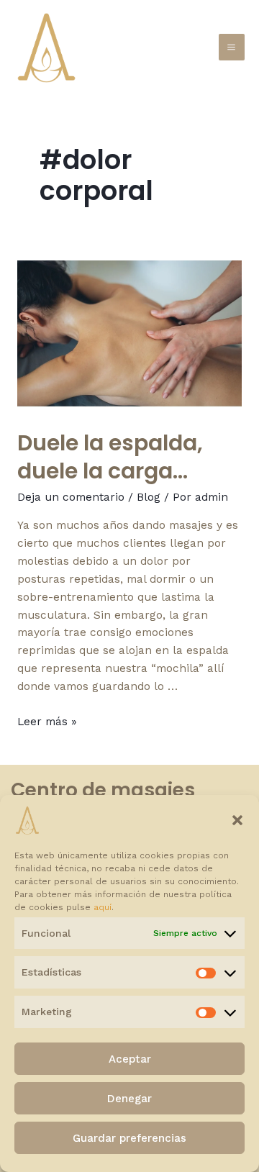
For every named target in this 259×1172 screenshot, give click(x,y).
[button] (237, 820)
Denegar (129, 1098)
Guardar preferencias (129, 1138)
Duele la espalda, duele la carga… (110, 456)
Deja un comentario (70, 497)
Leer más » (47, 721)
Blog (148, 497)
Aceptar (130, 1059)
